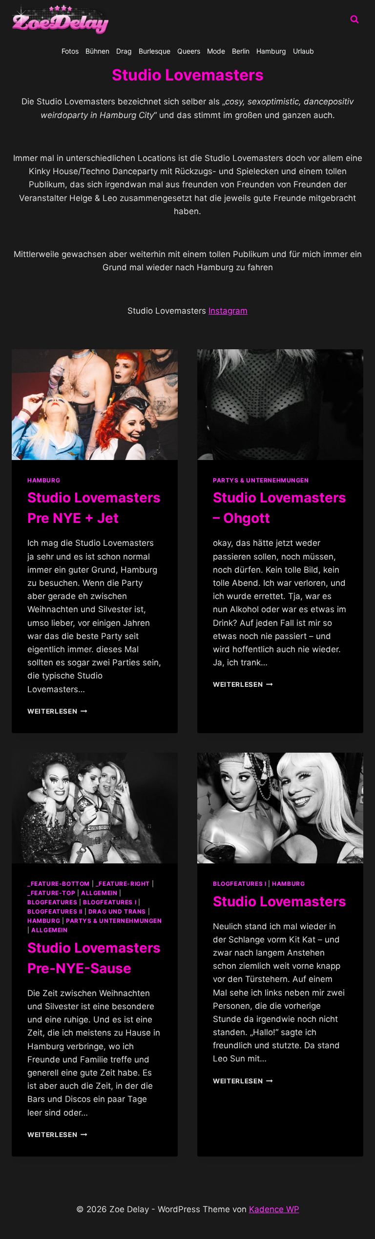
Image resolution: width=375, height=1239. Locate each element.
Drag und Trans (117, 911)
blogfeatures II (55, 911)
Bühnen (97, 51)
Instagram (228, 311)
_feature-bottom (58, 883)
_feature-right (123, 883)
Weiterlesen (57, 711)
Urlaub (303, 51)
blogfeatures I (109, 902)
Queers (188, 51)
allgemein (99, 893)
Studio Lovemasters (279, 901)
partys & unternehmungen (261, 480)
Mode (216, 51)
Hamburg (271, 51)
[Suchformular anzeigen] (354, 19)
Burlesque (154, 51)
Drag (124, 51)
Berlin (241, 51)
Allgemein (49, 930)
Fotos (70, 51)
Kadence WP (274, 1209)
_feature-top (51, 893)
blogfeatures (52, 902)
